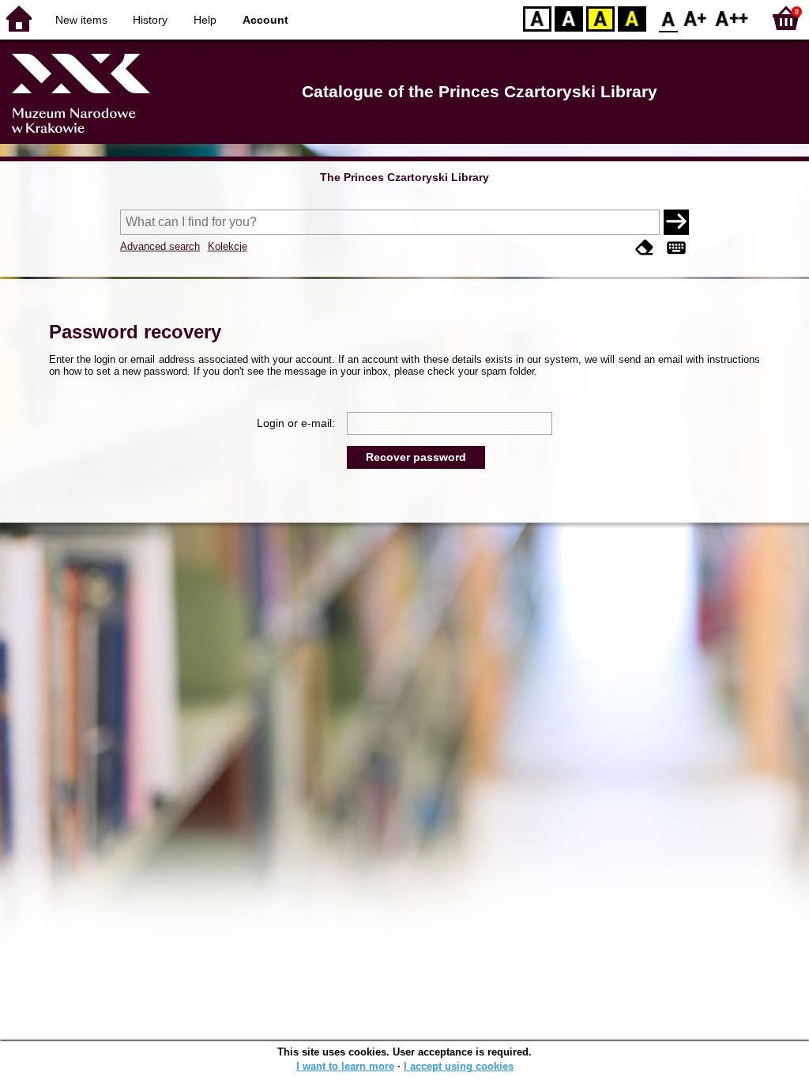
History (150, 19)
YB (600, 18)
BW (569, 18)
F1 (695, 18)
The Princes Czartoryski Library (404, 177)
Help (205, 19)
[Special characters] (676, 248)
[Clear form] (644, 248)
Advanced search (160, 246)
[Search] (676, 222)
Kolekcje (227, 246)
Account (265, 19)
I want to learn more (345, 1066)
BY (632, 18)
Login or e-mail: (296, 423)
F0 (668, 18)
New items (81, 19)
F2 (731, 18)
